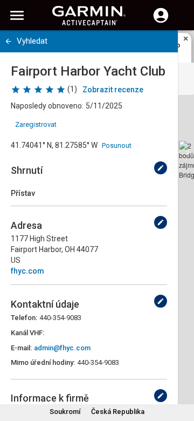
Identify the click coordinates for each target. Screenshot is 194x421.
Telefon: (24, 318)
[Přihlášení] (161, 21)
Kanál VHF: (27, 333)
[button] (180, 372)
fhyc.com (27, 271)
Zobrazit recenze (112, 89)
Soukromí (65, 412)
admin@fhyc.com (62, 348)
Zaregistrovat (36, 124)
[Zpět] (8, 41)
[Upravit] (160, 167)
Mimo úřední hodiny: (43, 362)
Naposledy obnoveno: (47, 105)
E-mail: (21, 348)
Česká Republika (117, 412)
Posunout (116, 145)
